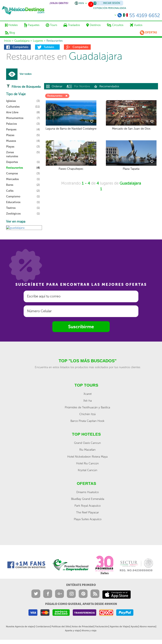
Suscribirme (81, 327)
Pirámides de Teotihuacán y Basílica (87, 407)
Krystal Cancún (87, 470)
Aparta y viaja (72, 630)
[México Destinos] (23, 10)
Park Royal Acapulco (87, 505)
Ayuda (134, 626)
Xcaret (88, 393)
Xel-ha (87, 400)
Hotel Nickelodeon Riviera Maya (87, 456)
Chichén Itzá (87, 414)
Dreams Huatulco (87, 492)
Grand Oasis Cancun (87, 442)
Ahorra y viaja (88, 630)
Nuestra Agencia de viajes (20, 626)
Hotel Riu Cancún (87, 463)
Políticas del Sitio (60, 626)
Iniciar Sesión (111, 3)
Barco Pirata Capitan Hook (87, 420)
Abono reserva (147, 626)
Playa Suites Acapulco (87, 519)
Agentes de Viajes (119, 626)
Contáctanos (43, 626)
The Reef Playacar (87, 512)
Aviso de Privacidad (82, 626)
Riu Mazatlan (87, 449)
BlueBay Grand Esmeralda (87, 498)
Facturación (101, 626)
